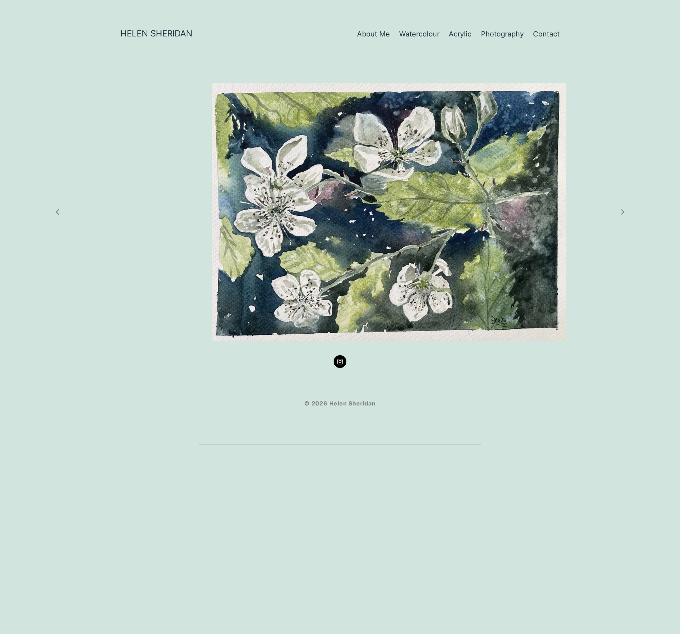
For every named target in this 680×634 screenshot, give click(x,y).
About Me (373, 34)
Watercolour (419, 34)
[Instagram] (340, 361)
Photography (502, 34)
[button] (57, 211)
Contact (546, 34)
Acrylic (460, 34)
